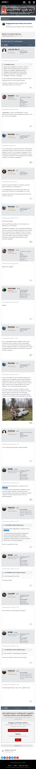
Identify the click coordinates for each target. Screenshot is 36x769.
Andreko (11, 431)
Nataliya (11, 36)
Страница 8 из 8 (18, 45)
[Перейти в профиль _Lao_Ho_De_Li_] (4, 51)
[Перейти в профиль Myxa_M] (4, 171)
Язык (9, 765)
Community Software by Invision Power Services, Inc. (18, 767)
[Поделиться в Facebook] (4, 758)
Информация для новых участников (19, 23)
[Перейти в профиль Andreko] (4, 432)
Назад (5, 45)
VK (20, 473)
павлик (11, 96)
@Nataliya (5, 487)
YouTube (21, 100)
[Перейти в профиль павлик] (4, 97)
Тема (15, 765)
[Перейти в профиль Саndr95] (4, 595)
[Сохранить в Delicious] (12, 758)
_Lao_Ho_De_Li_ (14, 49)
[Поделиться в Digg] (10, 758)
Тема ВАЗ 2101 (16, 762)
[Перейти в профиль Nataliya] (4, 135)
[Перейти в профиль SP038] (3, 24)
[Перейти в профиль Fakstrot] (4, 509)
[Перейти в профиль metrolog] (4, 289)
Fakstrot (11, 507)
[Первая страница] (2, 45)
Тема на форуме (24, 104)
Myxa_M (11, 170)
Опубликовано (10, 60)
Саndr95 (11, 593)
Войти (18, 740)
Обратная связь (23, 765)
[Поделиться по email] (15, 758)
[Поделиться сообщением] (32, 60)
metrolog (11, 288)
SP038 (10, 469)
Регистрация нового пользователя (18, 730)
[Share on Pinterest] (17, 758)
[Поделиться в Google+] (7, 758)
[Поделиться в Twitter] (2, 758)
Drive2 (21, 99)
